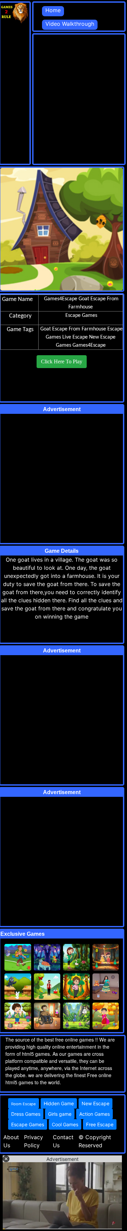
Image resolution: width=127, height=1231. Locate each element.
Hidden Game (59, 1103)
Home (53, 10)
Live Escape (75, 337)
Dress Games (25, 1114)
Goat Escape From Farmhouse (73, 329)
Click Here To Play (61, 361)
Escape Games (27, 1124)
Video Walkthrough (69, 23)
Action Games (94, 1114)
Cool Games (65, 1124)
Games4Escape (89, 345)
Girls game (59, 1114)
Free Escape (99, 1124)
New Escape (95, 1103)
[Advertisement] (63, 98)
